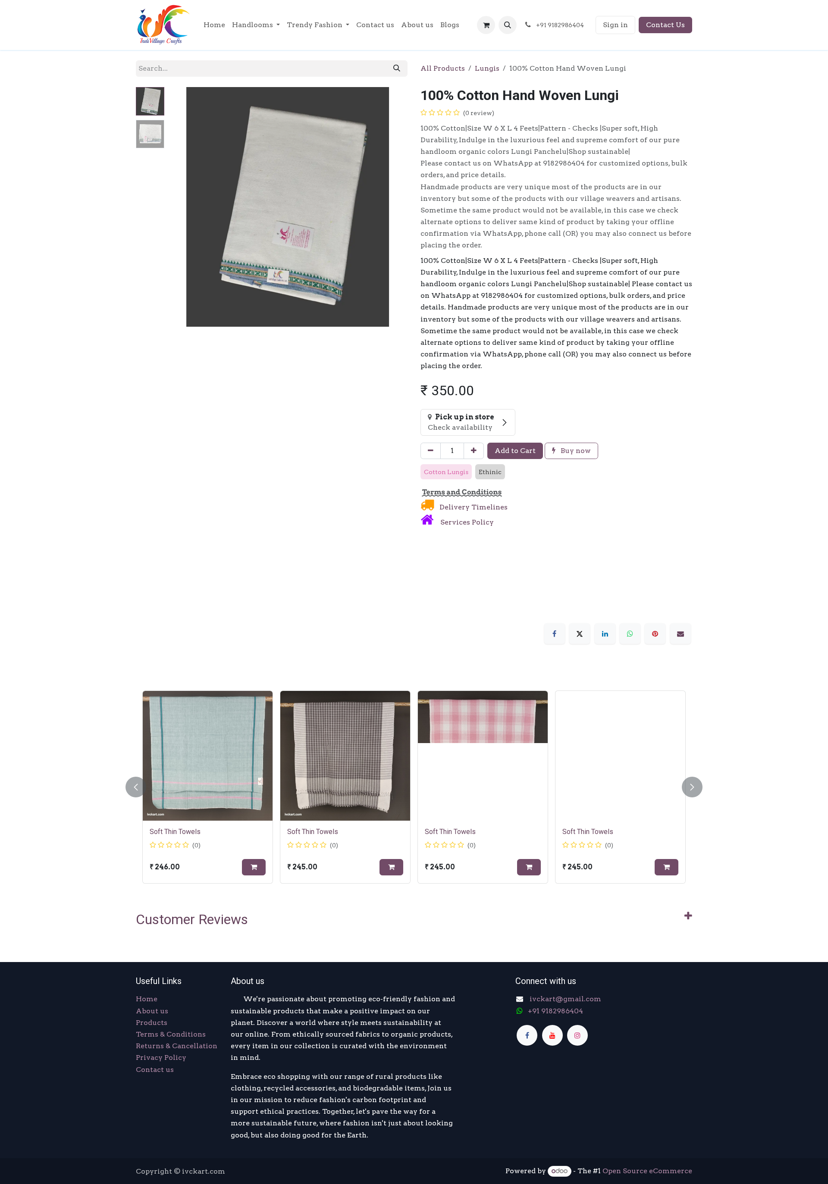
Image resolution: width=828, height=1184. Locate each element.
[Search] (397, 68)
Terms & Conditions (171, 1034)
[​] (527, 1035)
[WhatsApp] (630, 633)
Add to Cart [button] (515, 451)
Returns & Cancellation (176, 1046)
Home (146, 999)
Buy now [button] (575, 451)
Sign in (615, 25)
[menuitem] (214, 25)
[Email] (680, 633)
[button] (508, 25)
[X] (579, 633)
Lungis (487, 68)
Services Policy (467, 522)
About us (152, 1011)
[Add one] (474, 451)
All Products (442, 68)
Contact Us (665, 25)
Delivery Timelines (473, 507)
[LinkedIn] (605, 633)
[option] (414, 787)
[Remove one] (430, 451)
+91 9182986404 (555, 1011)
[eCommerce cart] (486, 25)
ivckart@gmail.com (564, 999)
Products (151, 1022)
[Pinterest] (655, 633)
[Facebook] (554, 633)
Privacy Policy (161, 1057)
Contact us (155, 1069)
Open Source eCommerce (647, 1171)
